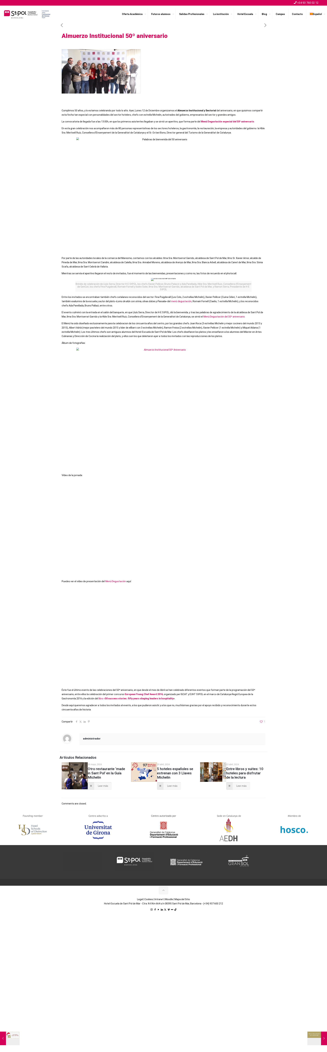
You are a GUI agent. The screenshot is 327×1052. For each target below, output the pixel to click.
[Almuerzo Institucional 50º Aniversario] (163, 406)
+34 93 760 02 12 (307, 2)
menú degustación (181, 301)
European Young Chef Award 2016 (144, 694)
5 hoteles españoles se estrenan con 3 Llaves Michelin (175, 773)
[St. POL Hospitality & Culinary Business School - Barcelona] (27, 14)
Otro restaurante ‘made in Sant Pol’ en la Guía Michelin (106, 773)
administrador (91, 738)
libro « (136, 698)
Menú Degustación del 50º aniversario (224, 316)
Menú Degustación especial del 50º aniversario (227, 121)
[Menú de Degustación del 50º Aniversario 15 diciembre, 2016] (317, 1038)
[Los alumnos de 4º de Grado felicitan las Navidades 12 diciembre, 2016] (10, 1038)
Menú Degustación (115, 581)
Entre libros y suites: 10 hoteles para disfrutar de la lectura (244, 773)
